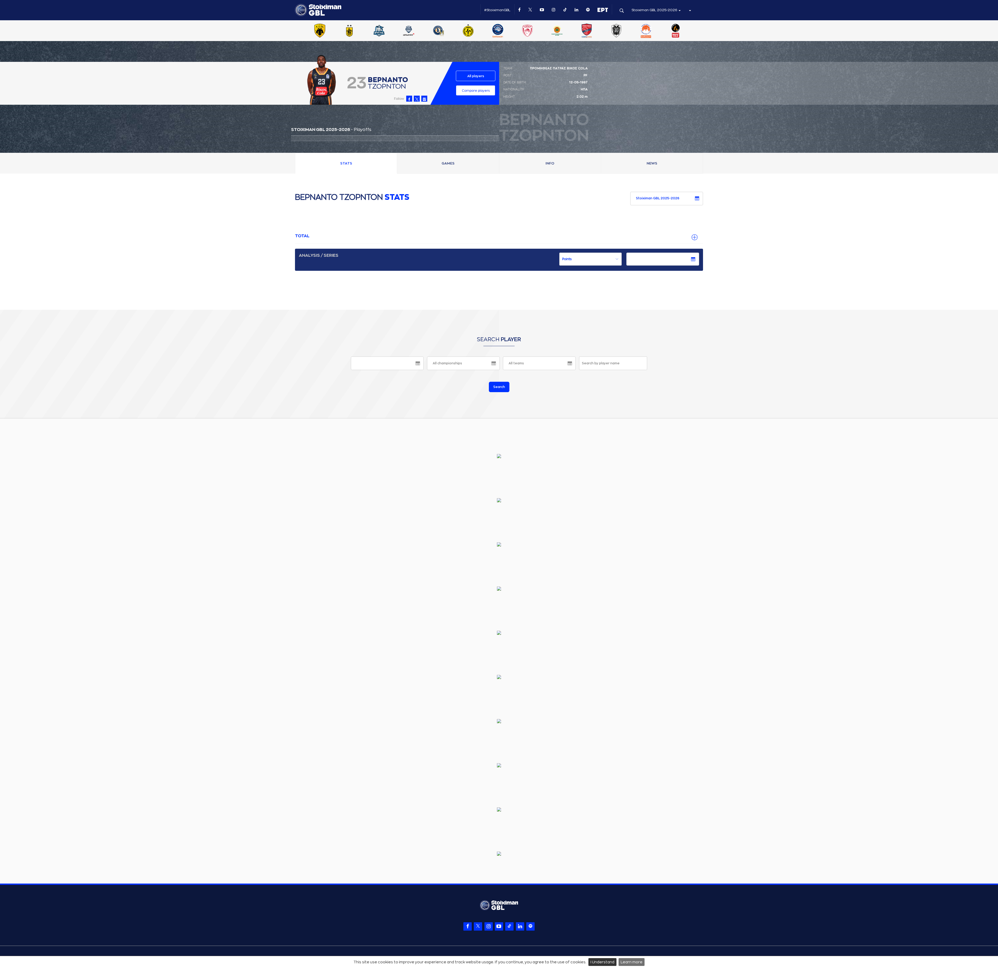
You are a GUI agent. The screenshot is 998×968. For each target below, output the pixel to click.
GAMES (448, 163)
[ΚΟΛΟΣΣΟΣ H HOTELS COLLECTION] (438, 31)
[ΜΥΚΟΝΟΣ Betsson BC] (497, 31)
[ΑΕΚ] (319, 31)
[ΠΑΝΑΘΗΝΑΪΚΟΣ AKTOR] (557, 31)
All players (475, 76)
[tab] (499, 236)
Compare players (476, 90)
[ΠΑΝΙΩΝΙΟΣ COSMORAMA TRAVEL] (586, 31)
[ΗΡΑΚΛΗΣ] (379, 31)
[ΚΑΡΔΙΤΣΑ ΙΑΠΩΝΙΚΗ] (409, 31)
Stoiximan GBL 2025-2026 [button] (655, 10)
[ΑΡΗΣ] (349, 31)
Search (499, 386)
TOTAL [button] (302, 236)
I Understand (602, 962)
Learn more (631, 962)
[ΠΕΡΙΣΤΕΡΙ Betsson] (646, 31)
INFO (550, 163)
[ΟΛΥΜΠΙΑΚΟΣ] (527, 31)
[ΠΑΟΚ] (616, 31)
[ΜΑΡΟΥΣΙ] (468, 31)
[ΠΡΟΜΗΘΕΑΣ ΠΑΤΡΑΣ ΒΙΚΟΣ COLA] (675, 31)
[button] (690, 10)
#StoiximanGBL (497, 10)
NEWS (652, 163)
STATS (346, 163)
